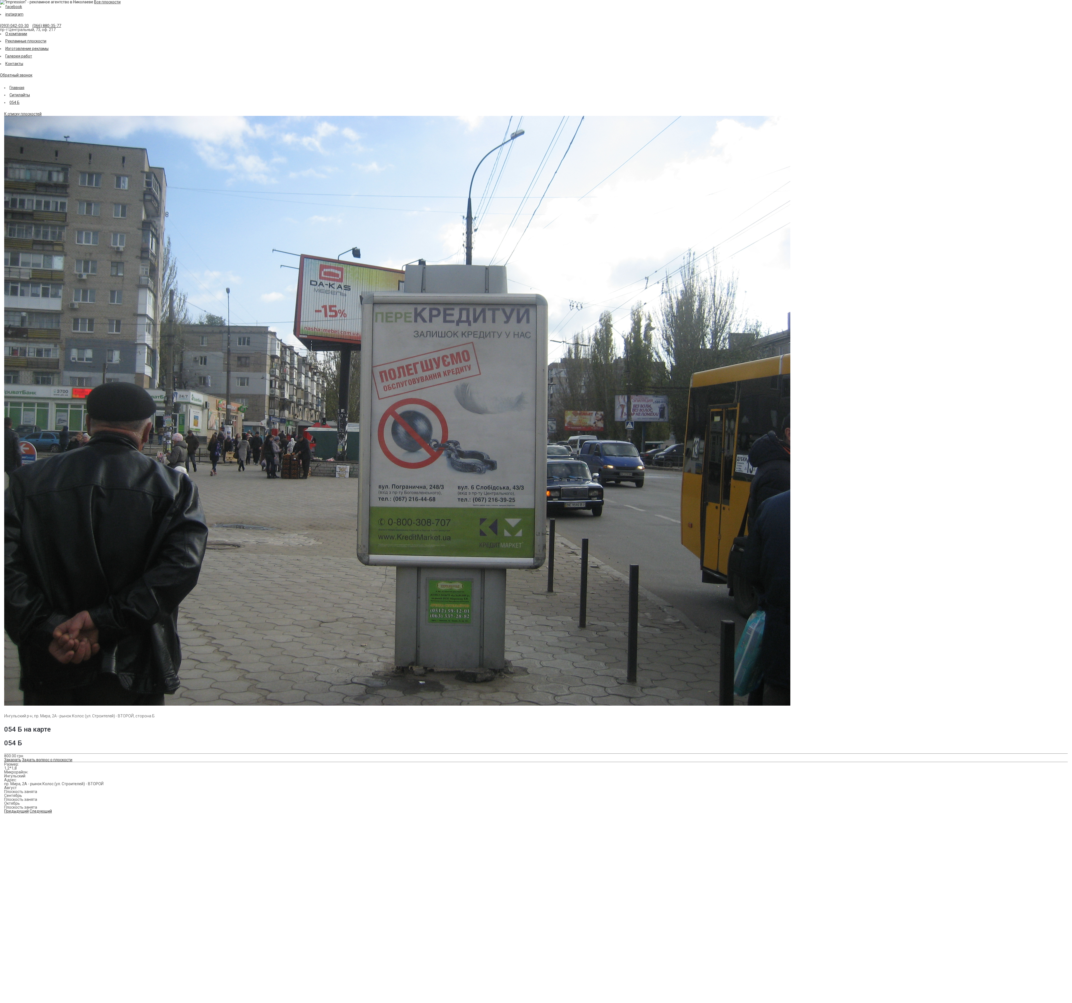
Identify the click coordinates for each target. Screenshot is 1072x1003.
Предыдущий (16, 811)
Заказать (12, 760)
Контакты (14, 63)
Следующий (41, 811)
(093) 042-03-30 (14, 25)
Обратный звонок (16, 75)
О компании (16, 34)
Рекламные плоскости (25, 41)
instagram (14, 14)
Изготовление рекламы (27, 48)
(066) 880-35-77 (46, 25)
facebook (13, 6)
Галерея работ (18, 56)
